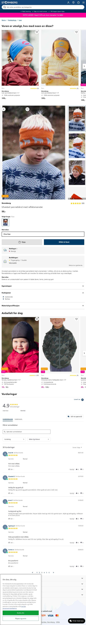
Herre (4, 20)
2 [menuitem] (39, 573)
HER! (61, 15)
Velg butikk (13, 263)
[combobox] (14, 439)
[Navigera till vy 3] (77, 173)
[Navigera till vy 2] (77, 146)
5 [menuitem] (46, 573)
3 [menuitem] (41, 573)
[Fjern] (81, 7)
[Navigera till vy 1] (77, 119)
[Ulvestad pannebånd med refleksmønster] (5, 222)
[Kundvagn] (78, 2)
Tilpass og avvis (20, 618)
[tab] (74, 416)
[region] (20, 599)
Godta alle (20, 613)
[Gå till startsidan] (9, 2)
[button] (11, 469)
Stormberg (6, 203)
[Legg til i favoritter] (37, 32)
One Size (7, 234)
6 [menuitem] (49, 573)
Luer (20, 20)
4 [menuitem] (44, 573)
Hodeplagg (12, 20)
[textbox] (82, 448)
